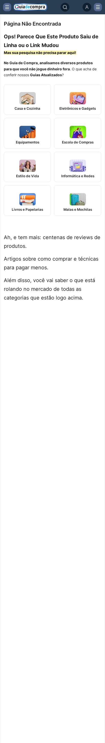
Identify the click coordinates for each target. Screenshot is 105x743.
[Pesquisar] (65, 7)
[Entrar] (87, 7)
